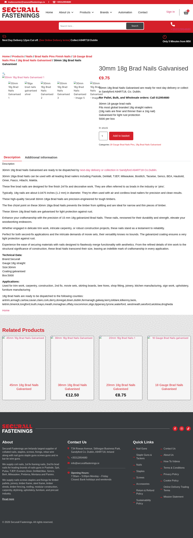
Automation (125, 12)
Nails (29, 56)
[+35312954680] (173, 24)
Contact (142, 12)
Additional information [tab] (41, 157)
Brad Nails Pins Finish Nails (53, 56)
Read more (8, 499)
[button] (3, 73)
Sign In (170, 11)
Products (85, 12)
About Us (64, 12)
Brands (104, 12)
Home (49, 12)
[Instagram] (181, 428)
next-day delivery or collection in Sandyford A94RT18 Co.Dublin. (118, 170)
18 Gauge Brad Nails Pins (122, 144)
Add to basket (121, 135)
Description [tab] (12, 157)
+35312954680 (181, 29)
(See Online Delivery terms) (54, 40)
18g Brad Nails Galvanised (34, 60)
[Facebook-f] (175, 428)
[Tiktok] (188, 428)
